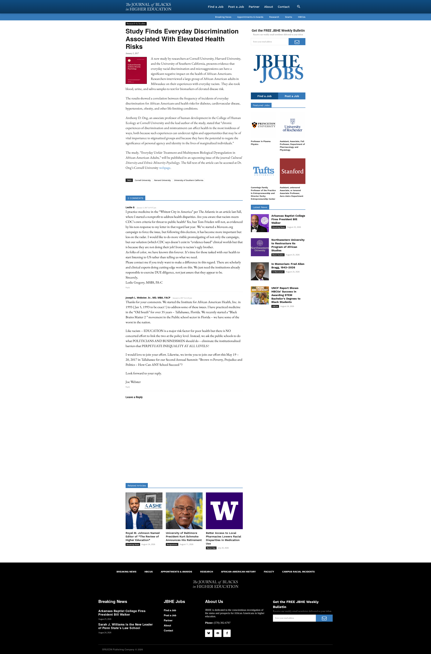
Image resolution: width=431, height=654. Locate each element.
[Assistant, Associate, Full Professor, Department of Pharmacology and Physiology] (292, 125)
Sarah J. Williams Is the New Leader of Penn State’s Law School (125, 626)
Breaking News (133, 544)
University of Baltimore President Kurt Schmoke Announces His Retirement (184, 536)
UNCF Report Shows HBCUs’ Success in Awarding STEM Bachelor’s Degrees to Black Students (286, 295)
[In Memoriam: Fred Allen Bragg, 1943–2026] (260, 271)
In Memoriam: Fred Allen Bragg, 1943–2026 (287, 265)
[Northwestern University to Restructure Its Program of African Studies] (260, 247)
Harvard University (162, 180)
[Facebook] (227, 633)
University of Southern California (188, 180)
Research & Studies (136, 23)
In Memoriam (278, 272)
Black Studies (278, 255)
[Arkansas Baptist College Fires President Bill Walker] (260, 223)
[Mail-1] (218, 633)
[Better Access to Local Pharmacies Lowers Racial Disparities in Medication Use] (224, 510)
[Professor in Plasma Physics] (263, 125)
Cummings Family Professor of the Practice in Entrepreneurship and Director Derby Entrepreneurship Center (263, 193)
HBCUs (275, 306)
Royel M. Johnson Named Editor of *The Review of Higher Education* (143, 536)
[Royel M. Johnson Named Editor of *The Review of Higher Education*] (144, 510)
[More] (210, 187)
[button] (298, 6)
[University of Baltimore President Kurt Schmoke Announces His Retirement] (184, 510)
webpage (164, 167)
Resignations (172, 544)
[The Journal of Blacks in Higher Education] (148, 7)
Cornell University (143, 180)
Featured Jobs (261, 105)
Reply (128, 287)
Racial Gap (211, 548)
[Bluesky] (208, 633)
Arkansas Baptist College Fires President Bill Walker (288, 219)
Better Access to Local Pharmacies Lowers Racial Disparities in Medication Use (223, 538)
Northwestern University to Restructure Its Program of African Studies (288, 245)
